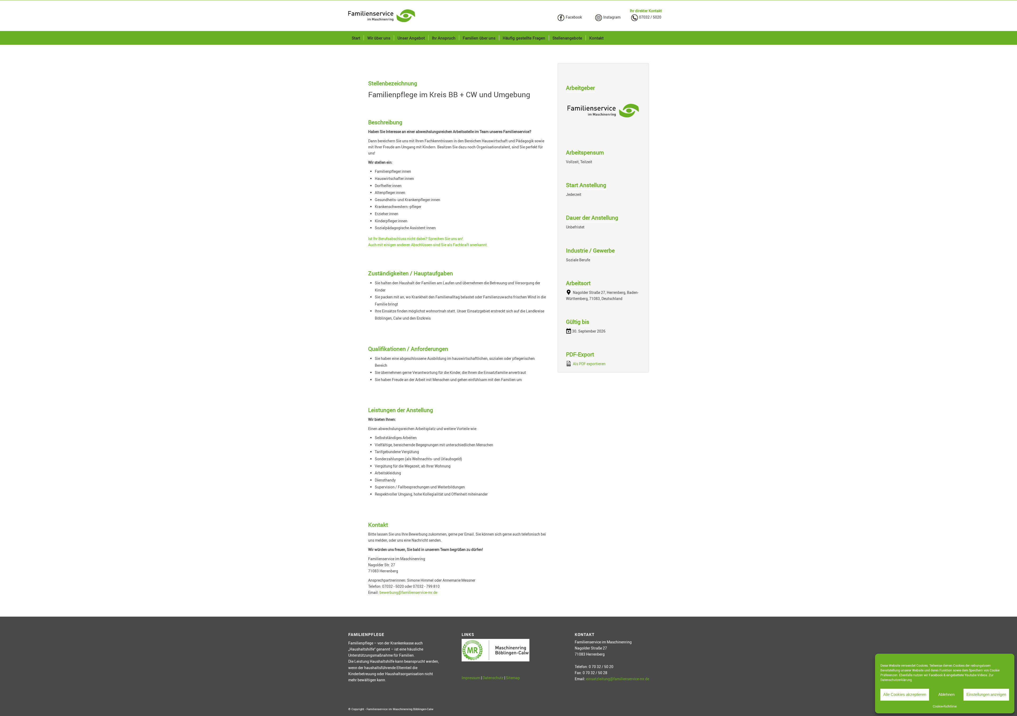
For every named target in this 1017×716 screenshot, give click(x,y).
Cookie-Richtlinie (945, 706)
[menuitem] (356, 38)
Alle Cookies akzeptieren (904, 694)
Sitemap (513, 677)
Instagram (612, 17)
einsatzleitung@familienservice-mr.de (617, 678)
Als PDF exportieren (588, 363)
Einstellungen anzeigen (986, 694)
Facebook (573, 17)
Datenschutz (493, 677)
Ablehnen (946, 694)
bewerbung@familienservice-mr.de (408, 592)
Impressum (471, 677)
